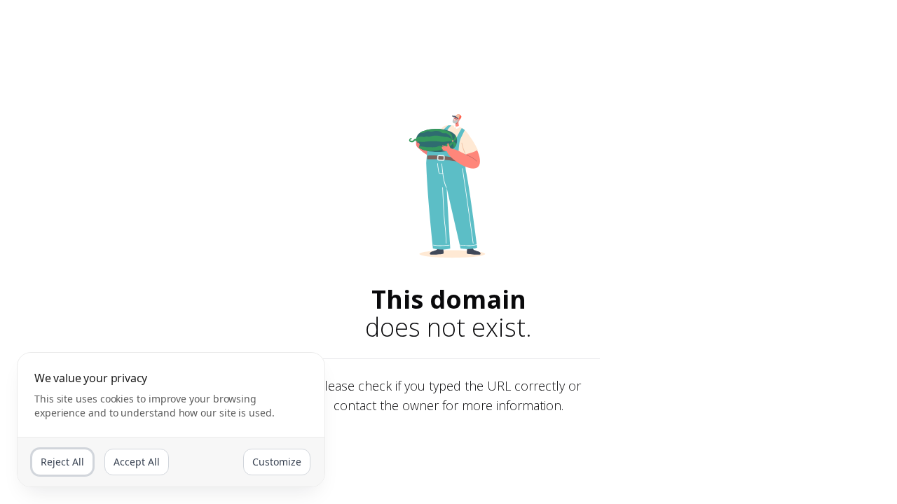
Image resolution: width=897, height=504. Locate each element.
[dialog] (171, 419)
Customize (276, 461)
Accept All (137, 461)
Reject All (62, 461)
